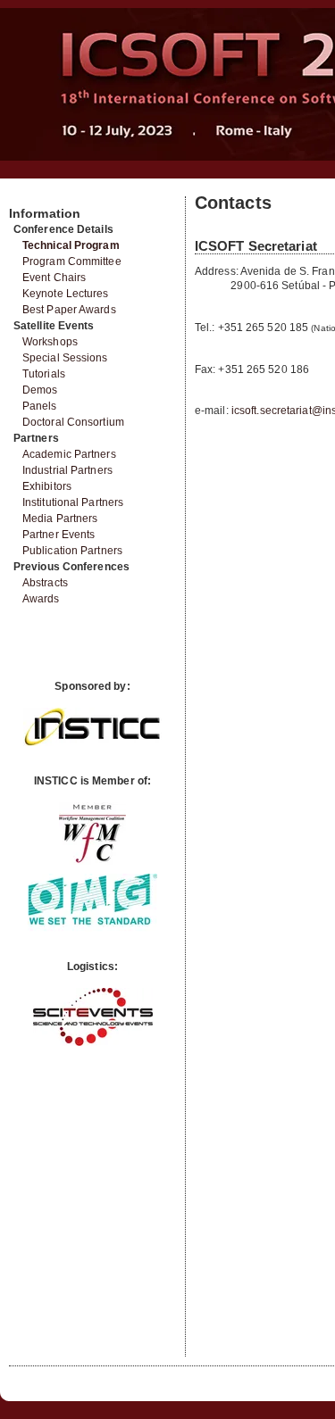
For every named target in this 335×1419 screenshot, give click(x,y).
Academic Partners (69, 454)
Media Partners (59, 518)
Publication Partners (72, 550)
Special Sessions (65, 358)
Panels (39, 406)
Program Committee (71, 261)
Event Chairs (54, 277)
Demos (40, 390)
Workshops (50, 342)
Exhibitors (46, 486)
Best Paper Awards (69, 309)
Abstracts (45, 583)
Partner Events (58, 534)
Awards (41, 599)
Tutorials (43, 374)
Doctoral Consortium (73, 422)
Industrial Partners (67, 470)
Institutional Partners (72, 502)
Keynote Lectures (65, 293)
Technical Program (71, 245)
